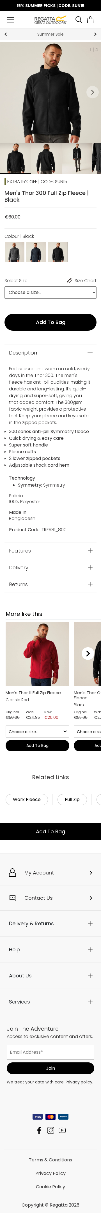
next (95, 34)
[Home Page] (50, 19)
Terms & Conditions (50, 1160)
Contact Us (38, 897)
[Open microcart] (90, 19)
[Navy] (36, 251)
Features (20, 550)
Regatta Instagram (50, 1130)
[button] (92, 93)
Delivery (18, 567)
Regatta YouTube (62, 1130)
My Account (39, 872)
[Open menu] (10, 19)
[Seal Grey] (14, 251)
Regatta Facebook (39, 1130)
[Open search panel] (78, 19)
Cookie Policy (50, 1187)
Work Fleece (27, 799)
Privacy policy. (79, 1082)
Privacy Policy (50, 1173)
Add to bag (50, 322)
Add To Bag (50, 831)
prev (5, 34)
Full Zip (72, 799)
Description (23, 352)
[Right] (88, 653)
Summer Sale (50, 34)
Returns (18, 584)
